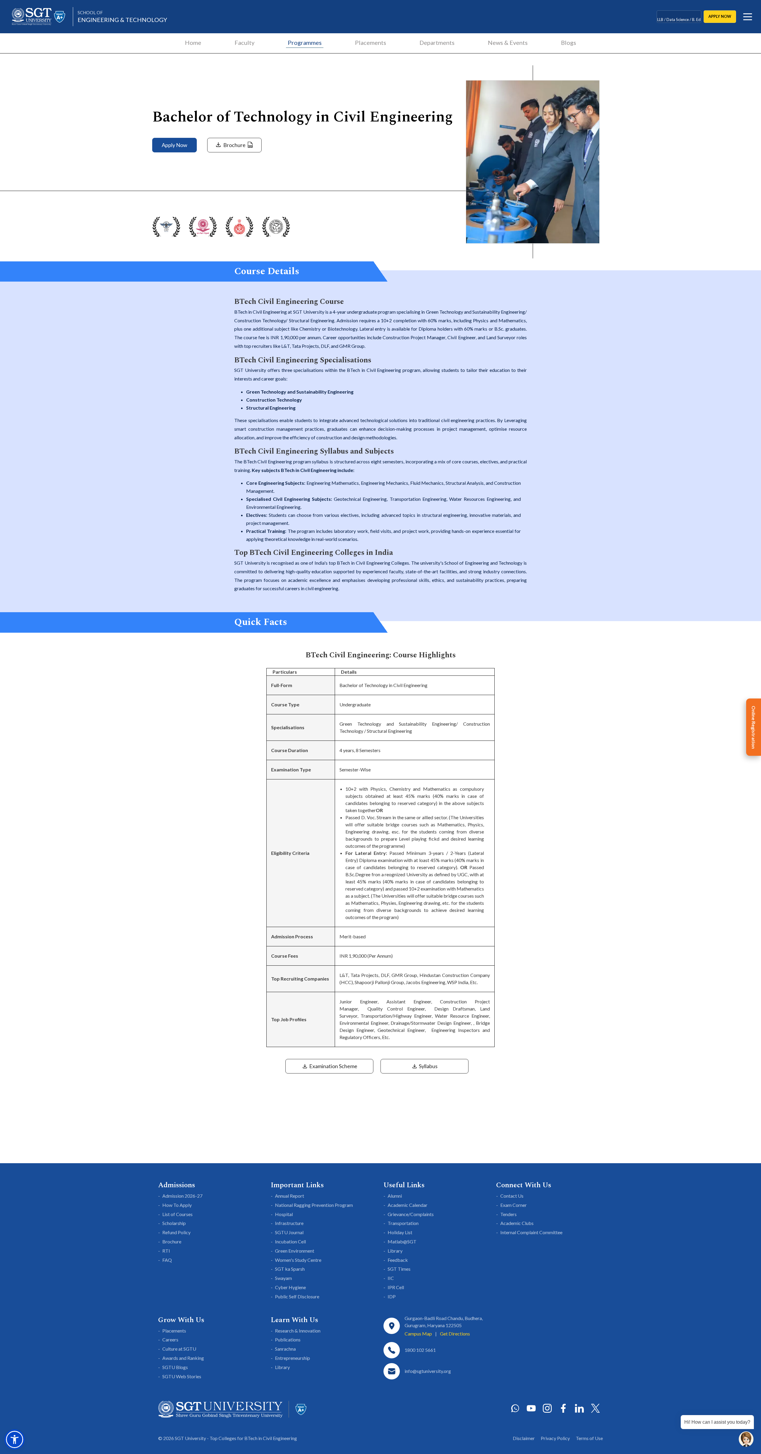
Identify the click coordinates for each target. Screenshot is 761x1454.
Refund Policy (176, 1232)
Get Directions (455, 1333)
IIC (391, 1278)
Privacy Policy (555, 1438)
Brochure (171, 1241)
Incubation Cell (290, 1241)
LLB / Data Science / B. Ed (679, 16)
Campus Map (418, 1333)
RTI (166, 1250)
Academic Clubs (517, 1223)
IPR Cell (396, 1287)
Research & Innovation (297, 1330)
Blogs (568, 42)
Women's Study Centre (298, 1260)
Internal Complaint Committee (531, 1232)
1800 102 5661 (420, 1350)
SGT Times (399, 1269)
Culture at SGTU (179, 1349)
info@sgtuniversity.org (428, 1371)
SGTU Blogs (175, 1367)
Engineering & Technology (122, 16)
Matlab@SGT (402, 1241)
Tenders (508, 1214)
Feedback (398, 1260)
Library (395, 1250)
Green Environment (294, 1250)
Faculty (244, 42)
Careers (170, 1339)
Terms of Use (589, 1438)
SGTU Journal (289, 1232)
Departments (437, 42)
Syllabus (428, 1066)
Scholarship (174, 1223)
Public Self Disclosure (297, 1296)
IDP (392, 1296)
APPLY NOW (719, 16)
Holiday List (400, 1232)
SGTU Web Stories (181, 1376)
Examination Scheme (332, 1066)
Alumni (395, 1196)
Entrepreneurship (292, 1358)
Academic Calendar (407, 1205)
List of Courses (177, 1214)
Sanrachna (285, 1349)
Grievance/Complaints (411, 1214)
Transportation (403, 1223)
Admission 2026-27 (182, 1196)
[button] (14, 1439)
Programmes (305, 42)
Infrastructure (289, 1223)
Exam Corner (513, 1205)
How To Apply (177, 1205)
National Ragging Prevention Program (314, 1205)
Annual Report (289, 1196)
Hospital (284, 1214)
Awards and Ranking (183, 1358)
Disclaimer (524, 1438)
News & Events (508, 42)
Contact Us (511, 1196)
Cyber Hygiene (290, 1287)
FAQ (167, 1260)
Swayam (283, 1278)
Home (193, 42)
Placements (370, 42)
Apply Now (174, 145)
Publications (288, 1339)
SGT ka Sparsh (290, 1269)
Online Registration (754, 727)
